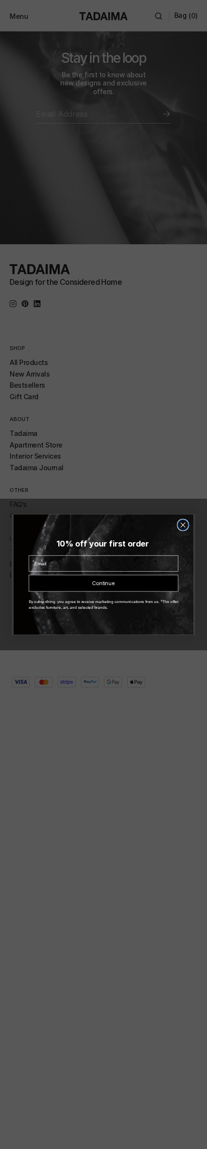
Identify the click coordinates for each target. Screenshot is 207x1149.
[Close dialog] (183, 524)
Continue (103, 583)
